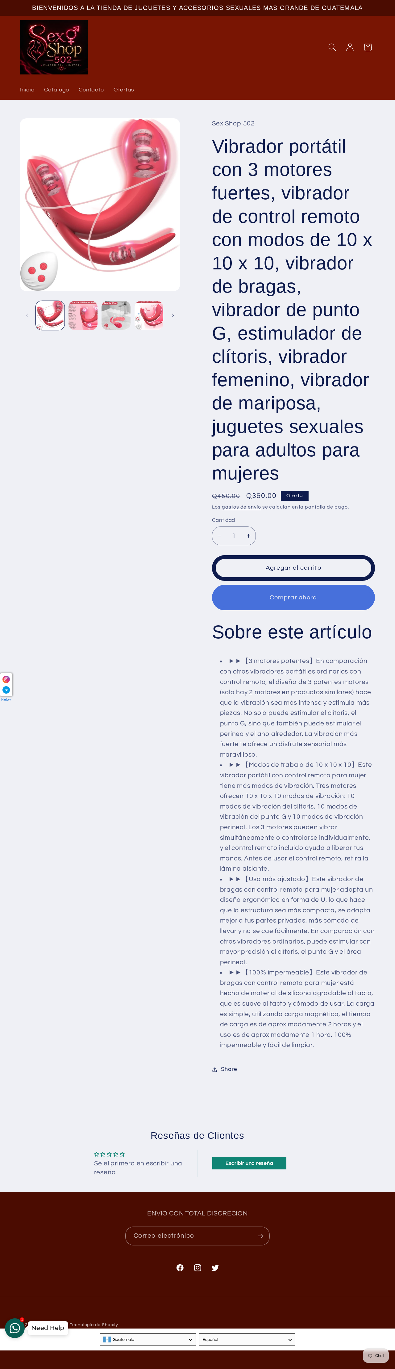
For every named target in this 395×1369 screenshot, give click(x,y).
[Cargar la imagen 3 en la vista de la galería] (116, 315)
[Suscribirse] (260, 1236)
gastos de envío (241, 507)
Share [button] (229, 1069)
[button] (332, 47)
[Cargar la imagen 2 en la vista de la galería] (83, 315)
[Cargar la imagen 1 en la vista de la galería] (50, 315)
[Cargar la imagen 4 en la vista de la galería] (149, 315)
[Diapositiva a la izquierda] (27, 315)
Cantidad (223, 520)
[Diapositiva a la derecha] (173, 315)
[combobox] (148, 1339)
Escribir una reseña (249, 1163)
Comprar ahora (293, 597)
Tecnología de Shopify (94, 1324)
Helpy (6, 699)
